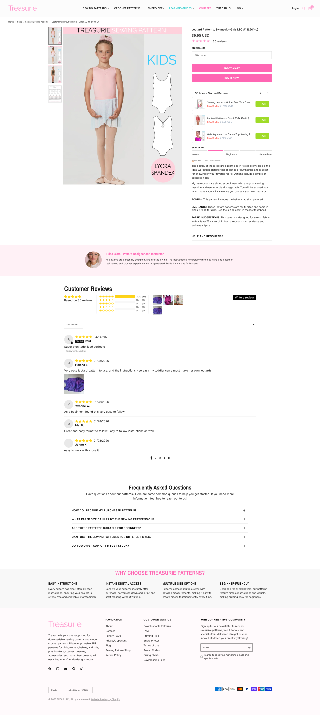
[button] (106, 296)
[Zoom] (175, 33)
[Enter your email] (249, 648)
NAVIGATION (114, 619)
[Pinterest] (76, 668)
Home (11, 21)
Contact (110, 630)
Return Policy (113, 655)
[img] (84, 337)
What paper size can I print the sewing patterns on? (113, 519)
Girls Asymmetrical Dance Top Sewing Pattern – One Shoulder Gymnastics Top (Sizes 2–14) (230, 134)
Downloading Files (154, 660)
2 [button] (155, 458)
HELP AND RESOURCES (207, 236)
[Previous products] (260, 93)
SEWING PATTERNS (95, 8)
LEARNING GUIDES (180, 8)
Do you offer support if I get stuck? (100, 545)
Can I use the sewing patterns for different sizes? (111, 536)
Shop (19, 21)
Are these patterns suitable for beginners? (106, 528)
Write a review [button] (244, 297)
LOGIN (239, 8)
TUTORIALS (223, 8)
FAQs (147, 630)
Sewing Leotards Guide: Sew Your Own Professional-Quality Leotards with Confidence (230, 102)
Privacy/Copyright (116, 640)
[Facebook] (52, 668)
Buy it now (231, 77)
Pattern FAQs (113, 635)
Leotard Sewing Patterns (36, 21)
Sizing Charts (152, 655)
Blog (108, 645)
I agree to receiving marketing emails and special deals (226, 657)
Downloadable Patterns (157, 626)
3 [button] (160, 458)
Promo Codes (152, 650)
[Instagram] (60, 668)
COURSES (205, 8)
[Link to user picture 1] (74, 384)
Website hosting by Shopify (105, 699)
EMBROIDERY (156, 8)
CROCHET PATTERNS (127, 8)
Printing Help (151, 635)
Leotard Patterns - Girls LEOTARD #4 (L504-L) (230, 118)
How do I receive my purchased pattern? (104, 510)
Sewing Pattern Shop (118, 650)
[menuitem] (96, 8)
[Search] (303, 8)
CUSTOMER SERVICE (157, 619)
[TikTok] (84, 668)
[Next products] (268, 93)
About (109, 626)
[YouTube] (68, 669)
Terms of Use (151, 645)
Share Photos (152, 640)
